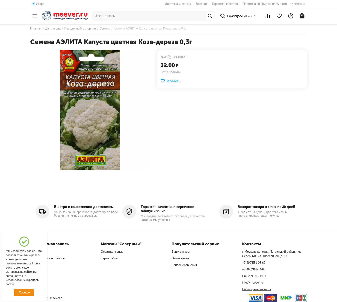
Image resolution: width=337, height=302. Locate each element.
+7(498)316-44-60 (253, 269)
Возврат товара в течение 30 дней (266, 207)
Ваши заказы (180, 251)
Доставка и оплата (178, 4)
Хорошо (24, 292)
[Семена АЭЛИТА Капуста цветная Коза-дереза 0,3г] (90, 110)
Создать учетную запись (47, 258)
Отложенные (180, 258)
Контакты (298, 4)
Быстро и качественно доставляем (84, 207)
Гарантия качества (225, 4)
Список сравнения (184, 265)
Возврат (201, 4)
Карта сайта (109, 258)
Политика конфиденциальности (265, 4)
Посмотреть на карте (256, 289)
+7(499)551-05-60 (253, 262)
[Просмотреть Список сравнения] (267, 16)
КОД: (163, 57)
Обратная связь (112, 251)
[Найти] (210, 16)
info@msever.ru (252, 282)
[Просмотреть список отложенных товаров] (279, 16)
